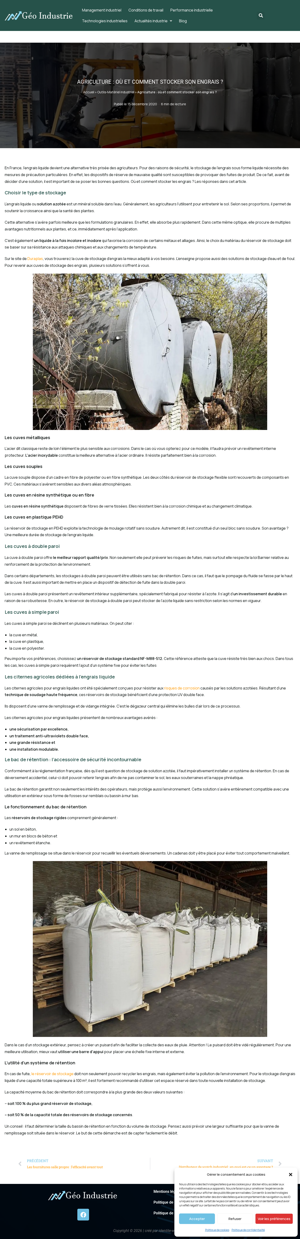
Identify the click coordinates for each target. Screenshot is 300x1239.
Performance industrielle (191, 10)
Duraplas (35, 258)
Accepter (197, 1218)
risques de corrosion (182, 688)
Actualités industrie (151, 20)
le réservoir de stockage (52, 1073)
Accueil (88, 92)
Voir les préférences (274, 1218)
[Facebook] (83, 1214)
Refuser (235, 1218)
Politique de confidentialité (248, 1230)
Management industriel (101, 10)
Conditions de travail (145, 10)
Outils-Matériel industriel (115, 92)
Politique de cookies (217, 1230)
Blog (183, 20)
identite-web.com (173, 1230)
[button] (290, 1174)
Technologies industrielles (105, 20)
